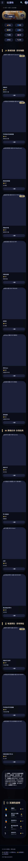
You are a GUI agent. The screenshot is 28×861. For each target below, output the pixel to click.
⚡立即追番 (9, 16)
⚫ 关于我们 (5, 852)
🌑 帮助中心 (13, 852)
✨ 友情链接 (20, 852)
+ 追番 (14, 95)
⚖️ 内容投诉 (5, 854)
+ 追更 (14, 375)
